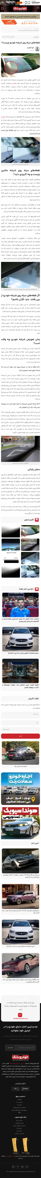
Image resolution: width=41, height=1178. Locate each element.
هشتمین (12, 1156)
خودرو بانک (36, 28)
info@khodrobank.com (20, 1019)
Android (25, 1089)
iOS (15, 1089)
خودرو (3, 117)
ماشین (14, 83)
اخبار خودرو (27, 28)
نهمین (7, 1156)
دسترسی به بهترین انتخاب (17, 1063)
